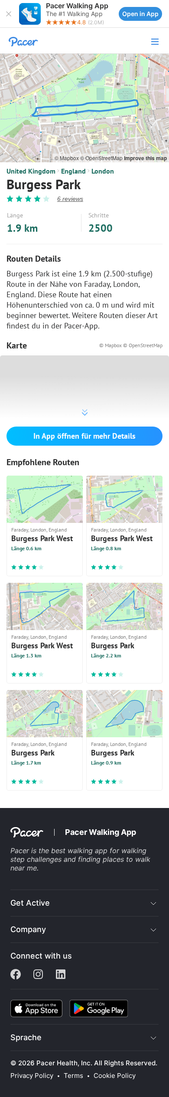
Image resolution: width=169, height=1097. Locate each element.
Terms (73, 1076)
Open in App (140, 13)
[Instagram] (38, 975)
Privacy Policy (31, 1076)
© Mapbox (67, 157)
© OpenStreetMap (102, 157)
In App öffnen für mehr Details (84, 436)
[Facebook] (15, 975)
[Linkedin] (60, 975)
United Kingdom (30, 171)
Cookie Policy (115, 1076)
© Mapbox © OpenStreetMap (130, 345)
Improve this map (145, 158)
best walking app (80, 850)
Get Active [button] (30, 902)
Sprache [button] (26, 1037)
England (73, 171)
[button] (8, 14)
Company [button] (28, 929)
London (102, 171)
